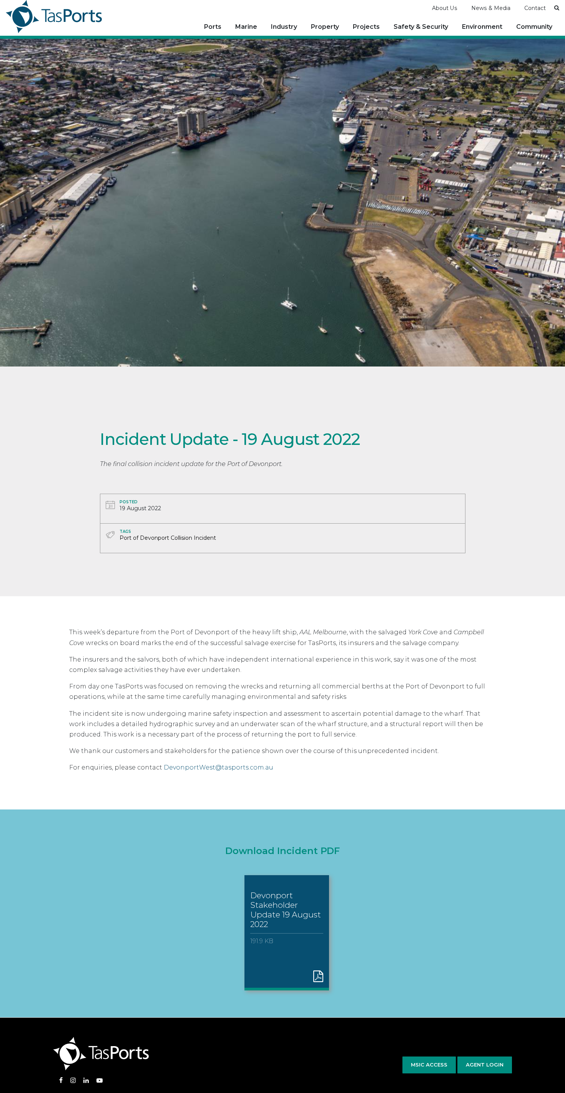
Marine (246, 26)
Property (325, 26)
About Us (444, 8)
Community (534, 26)
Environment (482, 26)
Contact (535, 8)
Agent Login (485, 1064)
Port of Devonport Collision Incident (168, 537)
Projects (366, 26)
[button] (556, 7)
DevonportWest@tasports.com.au (218, 767)
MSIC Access (429, 1064)
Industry (284, 26)
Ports (212, 26)
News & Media (490, 8)
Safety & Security (421, 26)
